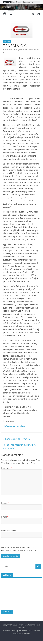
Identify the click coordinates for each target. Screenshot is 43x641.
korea (7, 53)
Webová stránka (8, 530)
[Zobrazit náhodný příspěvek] (39, 13)
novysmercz (20, 50)
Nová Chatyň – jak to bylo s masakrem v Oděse (22, 3)
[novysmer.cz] (21, 5)
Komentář (6, 468)
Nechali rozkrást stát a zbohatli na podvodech (20, 446)
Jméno (5, 503)
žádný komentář (32, 50)
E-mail (4, 516)
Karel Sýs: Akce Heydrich (16, 438)
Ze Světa (7, 41)
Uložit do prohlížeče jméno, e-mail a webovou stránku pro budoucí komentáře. (20, 549)
